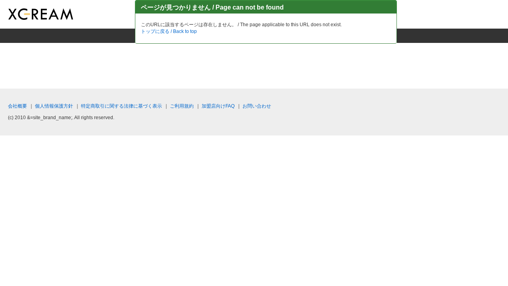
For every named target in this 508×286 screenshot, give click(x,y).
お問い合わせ (256, 106)
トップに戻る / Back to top (169, 31)
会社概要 (17, 106)
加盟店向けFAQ (218, 106)
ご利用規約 (182, 106)
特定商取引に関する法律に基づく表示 (121, 106)
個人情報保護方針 (54, 106)
